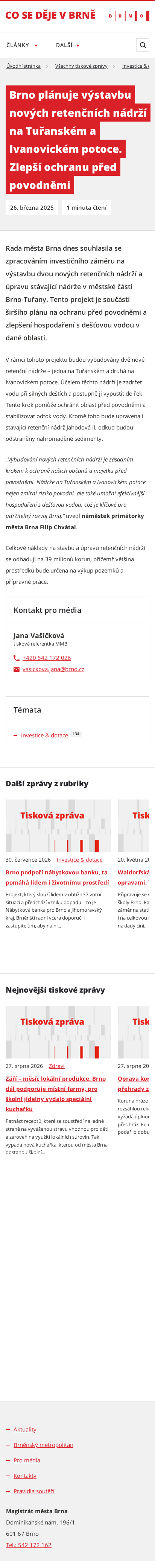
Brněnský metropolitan (43, 1444)
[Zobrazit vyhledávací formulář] (142, 45)
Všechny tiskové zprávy (81, 65)
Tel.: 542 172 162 (29, 1545)
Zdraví (57, 1066)
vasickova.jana (41, 669)
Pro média (27, 1460)
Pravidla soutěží (34, 1491)
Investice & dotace (44, 735)
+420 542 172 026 (47, 657)
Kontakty (25, 1475)
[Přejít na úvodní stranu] (50, 20)
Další (64, 45)
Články (18, 45)
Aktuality (25, 1429)
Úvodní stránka (23, 65)
